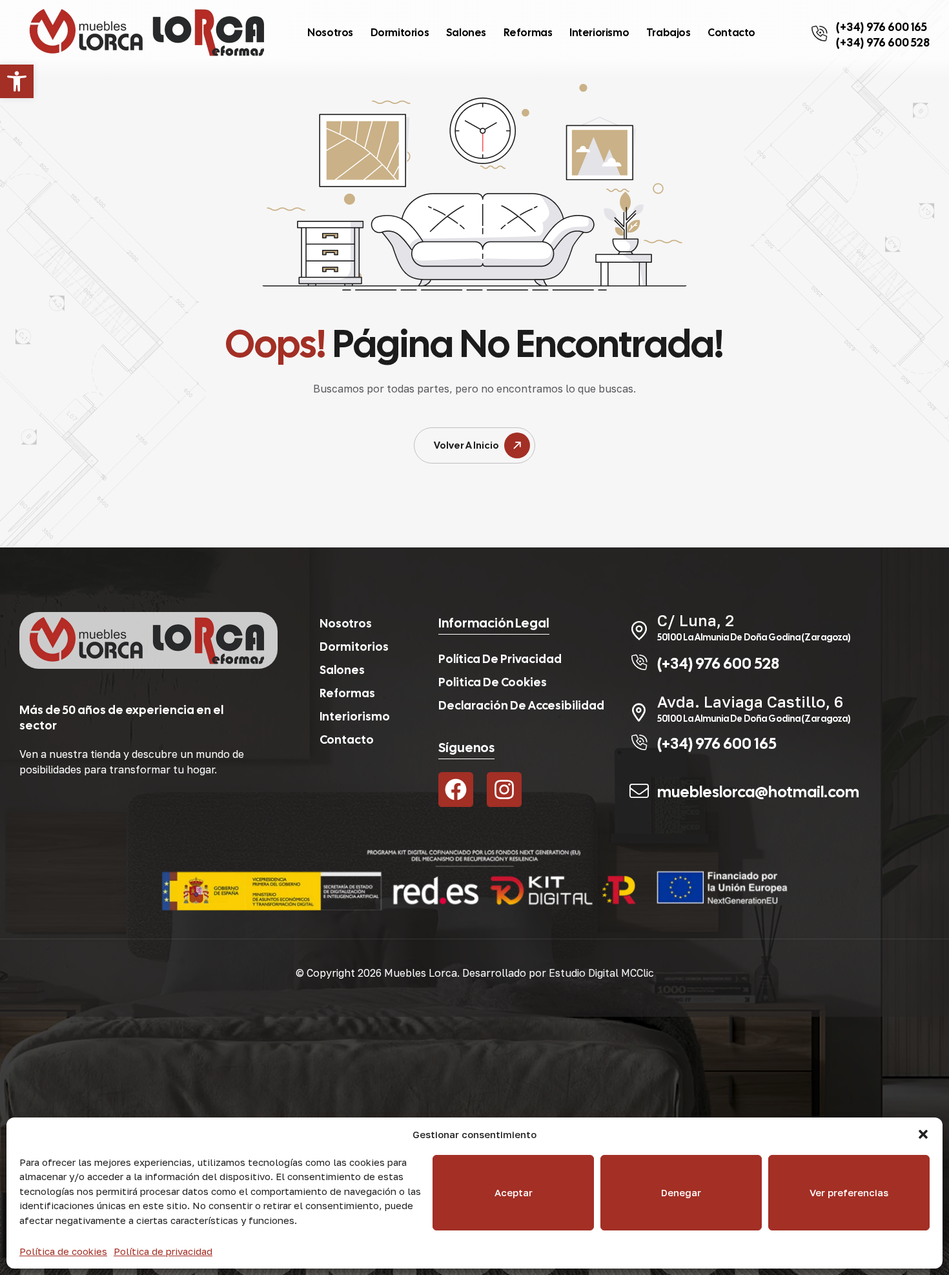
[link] (17, 81)
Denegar (681, 1192)
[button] (923, 1134)
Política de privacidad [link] (163, 1251)
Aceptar (514, 1192)
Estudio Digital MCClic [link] (601, 972)
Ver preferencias (849, 1192)
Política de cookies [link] (63, 1251)
